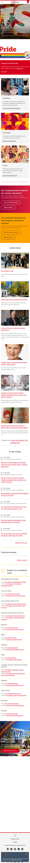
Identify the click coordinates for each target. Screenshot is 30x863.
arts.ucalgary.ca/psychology (11, 703)
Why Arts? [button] (6, 27)
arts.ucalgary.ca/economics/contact (15, 629)
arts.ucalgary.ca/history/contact (14, 659)
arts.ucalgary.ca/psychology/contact (15, 705)
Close (26, 855)
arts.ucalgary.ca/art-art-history (12, 594)
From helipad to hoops (7, 271)
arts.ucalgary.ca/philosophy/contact (15, 685)
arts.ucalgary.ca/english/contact (14, 639)
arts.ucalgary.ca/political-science (13, 693)
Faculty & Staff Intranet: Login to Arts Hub (15, 845)
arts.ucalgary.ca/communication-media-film (15, 604)
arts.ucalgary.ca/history (10, 658)
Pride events (20, 68)
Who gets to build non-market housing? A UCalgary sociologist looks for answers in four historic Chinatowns (13, 395)
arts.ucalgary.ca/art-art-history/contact (15, 596)
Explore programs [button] (8, 207)
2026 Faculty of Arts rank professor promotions (14, 299)
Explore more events (22, 560)
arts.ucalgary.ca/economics (11, 627)
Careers (15, 842)
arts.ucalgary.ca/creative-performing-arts (15, 616)
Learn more (4, 71)
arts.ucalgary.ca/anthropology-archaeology (15, 582)
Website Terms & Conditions (16, 860)
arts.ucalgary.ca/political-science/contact (16, 695)
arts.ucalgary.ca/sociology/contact (14, 715)
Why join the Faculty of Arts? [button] (11, 202)
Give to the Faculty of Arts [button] (10, 751)
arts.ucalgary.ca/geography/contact (15, 649)
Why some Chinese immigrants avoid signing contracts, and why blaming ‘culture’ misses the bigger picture (14, 465)
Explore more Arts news (21, 543)
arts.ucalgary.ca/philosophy (11, 683)
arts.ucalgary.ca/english (10, 638)
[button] (15, 94)
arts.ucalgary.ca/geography (11, 648)
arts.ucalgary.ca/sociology (11, 713)
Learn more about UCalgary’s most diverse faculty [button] (15, 32)
